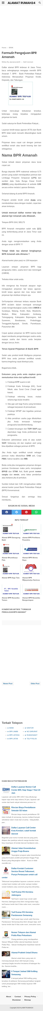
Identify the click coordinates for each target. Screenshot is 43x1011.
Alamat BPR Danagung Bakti (11, 539)
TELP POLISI (32, 739)
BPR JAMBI (13, 731)
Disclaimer (16, 1000)
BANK (11, 728)
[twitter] (17, 512)
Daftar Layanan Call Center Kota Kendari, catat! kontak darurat (23, 831)
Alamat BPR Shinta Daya (30, 559)
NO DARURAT (32, 731)
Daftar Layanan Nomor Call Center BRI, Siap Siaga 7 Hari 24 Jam (25, 790)
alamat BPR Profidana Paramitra (31, 539)
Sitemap (27, 1000)
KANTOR (30, 728)
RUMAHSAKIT (32, 735)
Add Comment (28, 62)
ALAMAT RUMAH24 (21, 3)
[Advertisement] (21, 26)
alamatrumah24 (15, 62)
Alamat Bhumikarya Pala (10, 559)
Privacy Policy (30, 996)
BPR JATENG (14, 735)
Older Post (35, 683)
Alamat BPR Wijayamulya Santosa (31, 579)
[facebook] (7, 512)
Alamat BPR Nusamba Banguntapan (31, 599)
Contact (18, 996)
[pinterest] (26, 512)
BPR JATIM (13, 739)
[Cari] (39, 3)
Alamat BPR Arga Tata (10, 578)
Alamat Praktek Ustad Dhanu (24, 953)
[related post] (11, 529)
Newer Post (7, 683)
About (8, 996)
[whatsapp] (36, 512)
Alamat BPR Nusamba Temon (10, 599)
